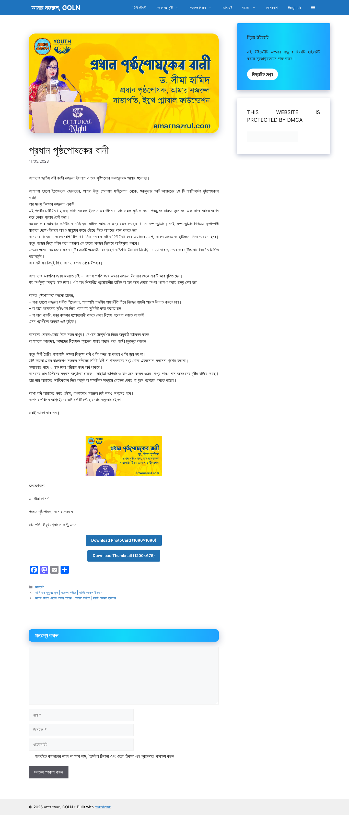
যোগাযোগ (271, 7)
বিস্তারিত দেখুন (262, 74)
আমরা (245, 7)
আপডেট (227, 7)
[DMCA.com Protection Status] (272, 140)
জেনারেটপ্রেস (103, 807)
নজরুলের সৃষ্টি (164, 7)
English (294, 7)
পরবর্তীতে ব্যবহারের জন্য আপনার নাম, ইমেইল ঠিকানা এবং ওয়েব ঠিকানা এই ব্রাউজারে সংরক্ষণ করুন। (105, 756)
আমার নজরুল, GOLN (55, 8)
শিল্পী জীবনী (139, 7)
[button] (313, 7)
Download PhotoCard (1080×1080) (123, 540)
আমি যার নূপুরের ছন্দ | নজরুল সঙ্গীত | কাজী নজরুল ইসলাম (68, 592)
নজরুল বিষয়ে (198, 7)
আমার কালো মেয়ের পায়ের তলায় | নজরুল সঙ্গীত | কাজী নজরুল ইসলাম (75, 598)
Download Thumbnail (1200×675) (124, 555)
